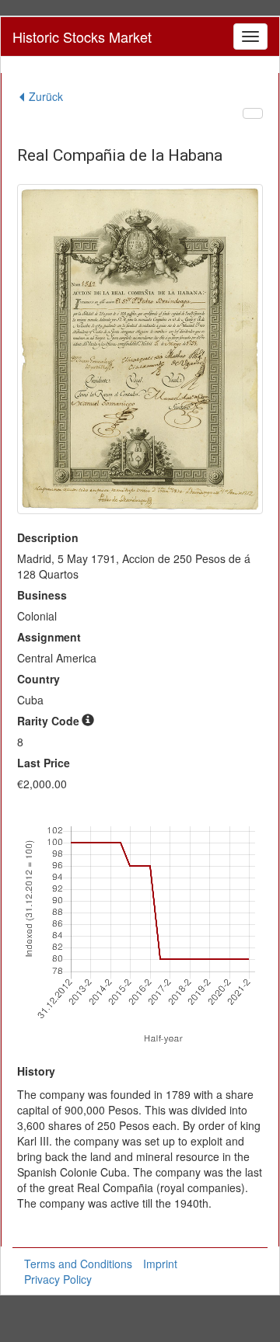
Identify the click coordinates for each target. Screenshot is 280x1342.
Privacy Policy (58, 1279)
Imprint (160, 1263)
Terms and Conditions (78, 1263)
